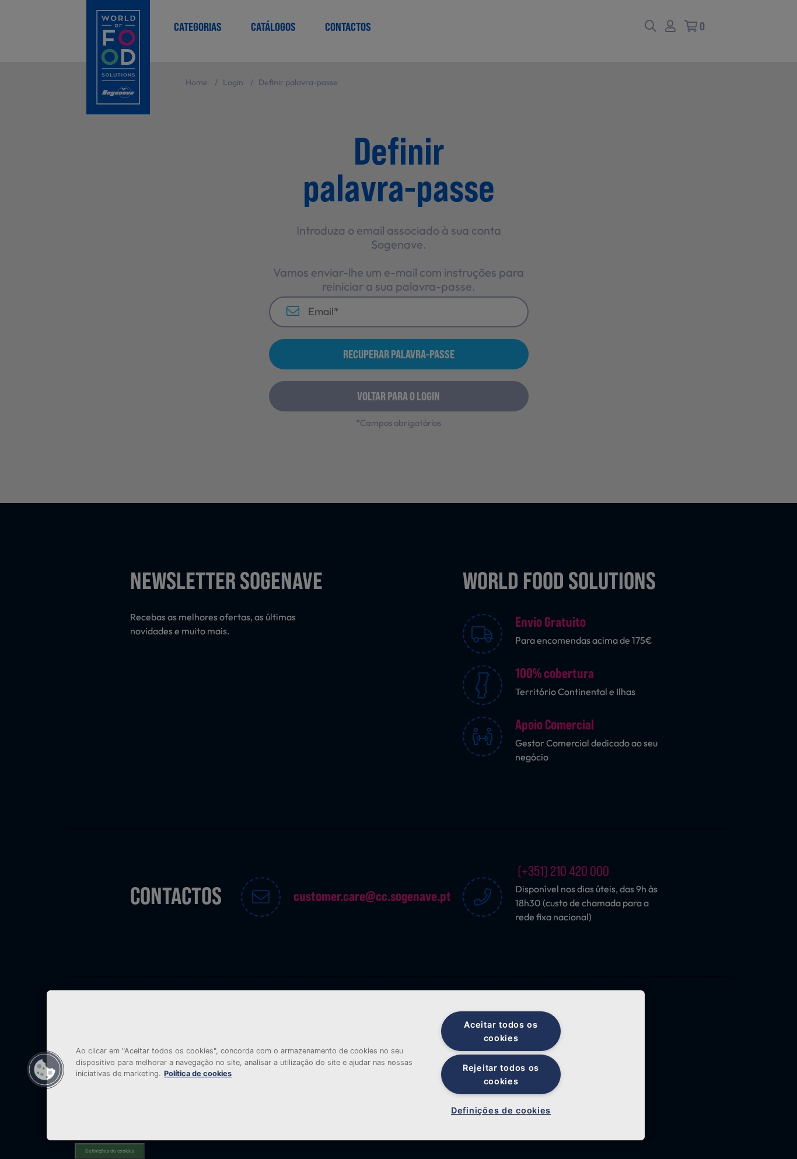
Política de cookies (198, 1073)
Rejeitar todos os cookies (501, 1074)
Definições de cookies (501, 1110)
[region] (346, 1065)
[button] (45, 1069)
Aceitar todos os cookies (501, 1031)
